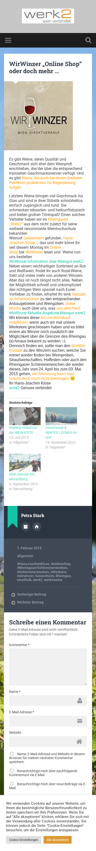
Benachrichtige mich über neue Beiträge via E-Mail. (47, 786)
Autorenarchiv (25, 526)
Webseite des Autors (36, 526)
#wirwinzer (25, 576)
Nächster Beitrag (30, 602)
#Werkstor (58, 572)
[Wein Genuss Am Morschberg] (25, 463)
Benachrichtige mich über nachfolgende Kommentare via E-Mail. (43, 773)
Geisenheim (44, 576)
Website (15, 732)
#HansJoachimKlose (33, 564)
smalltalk (24, 580)
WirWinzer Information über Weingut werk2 (46, 261)
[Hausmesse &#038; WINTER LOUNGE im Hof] (61, 416)
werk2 (14, 388)
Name (14, 691)
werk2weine (53, 580)
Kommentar (19, 645)
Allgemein (25, 556)
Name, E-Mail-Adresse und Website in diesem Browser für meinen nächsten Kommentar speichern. (47, 758)
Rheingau (63, 576)
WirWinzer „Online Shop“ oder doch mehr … (45, 67)
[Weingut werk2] (48, 16)
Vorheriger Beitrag (31, 594)
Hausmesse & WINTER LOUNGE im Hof (61, 432)
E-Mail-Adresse (21, 712)
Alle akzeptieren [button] (58, 840)
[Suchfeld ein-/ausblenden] (88, 40)
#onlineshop (60, 564)
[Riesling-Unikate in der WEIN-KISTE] (25, 416)
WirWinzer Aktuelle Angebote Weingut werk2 (47, 313)
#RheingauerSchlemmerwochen (42, 568)
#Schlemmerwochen (33, 572)
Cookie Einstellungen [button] (23, 840)
